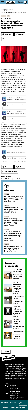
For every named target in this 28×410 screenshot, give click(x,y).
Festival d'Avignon (6, 179)
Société (4, 15)
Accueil (3, 8)
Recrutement (13, 385)
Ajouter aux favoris (11, 39)
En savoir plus (23, 405)
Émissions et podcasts (7, 9)
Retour (7, 351)
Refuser (5, 407)
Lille (8, 15)
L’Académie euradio (15, 387)
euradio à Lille (5, 11)
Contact (12, 384)
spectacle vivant (17, 179)
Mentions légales (14, 388)
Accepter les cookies (18, 407)
